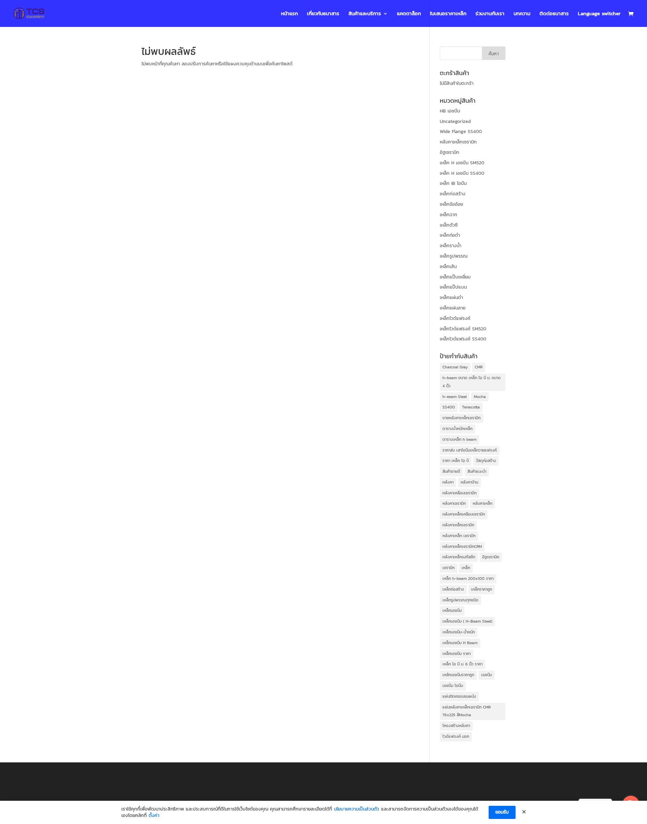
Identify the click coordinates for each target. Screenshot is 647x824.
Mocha (480, 397)
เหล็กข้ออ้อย (451, 204)
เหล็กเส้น (448, 266)
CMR (479, 367)
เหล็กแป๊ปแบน (453, 287)
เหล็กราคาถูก (481, 589)
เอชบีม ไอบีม (452, 686)
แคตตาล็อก (409, 14)
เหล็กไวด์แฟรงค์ (455, 318)
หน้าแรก (289, 14)
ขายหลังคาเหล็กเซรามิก (461, 418)
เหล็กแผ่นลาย (452, 307)
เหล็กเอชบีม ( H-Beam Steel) (467, 621)
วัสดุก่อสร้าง (486, 461)
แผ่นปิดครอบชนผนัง (459, 696)
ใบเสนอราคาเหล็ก (448, 14)
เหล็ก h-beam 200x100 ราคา (468, 578)
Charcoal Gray (455, 367)
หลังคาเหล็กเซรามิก (458, 141)
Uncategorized (455, 121)
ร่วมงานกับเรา (489, 14)
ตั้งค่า (154, 815)
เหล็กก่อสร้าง (452, 193)
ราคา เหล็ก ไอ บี (455, 461)
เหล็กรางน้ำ (450, 245)
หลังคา (448, 482)
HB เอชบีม (450, 110)
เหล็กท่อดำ (450, 235)
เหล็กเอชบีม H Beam (459, 643)
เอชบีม (486, 675)
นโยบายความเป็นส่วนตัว (356, 809)
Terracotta (471, 407)
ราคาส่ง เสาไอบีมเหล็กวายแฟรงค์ (469, 450)
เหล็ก (466, 568)
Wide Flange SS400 (461, 131)
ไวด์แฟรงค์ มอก (455, 736)
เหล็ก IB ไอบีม (453, 183)
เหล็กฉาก (448, 214)
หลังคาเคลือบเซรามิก (459, 493)
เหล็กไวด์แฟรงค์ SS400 (463, 338)
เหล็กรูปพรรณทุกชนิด (460, 600)
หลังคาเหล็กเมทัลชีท (458, 557)
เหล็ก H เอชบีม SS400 (462, 173)
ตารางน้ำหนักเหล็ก (457, 429)
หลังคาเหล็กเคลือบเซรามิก (463, 514)
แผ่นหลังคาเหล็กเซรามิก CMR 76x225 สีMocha (466, 711)
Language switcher (599, 14)
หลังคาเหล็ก (482, 503)
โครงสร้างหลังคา (456, 726)
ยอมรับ (502, 812)
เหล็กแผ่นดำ (451, 297)
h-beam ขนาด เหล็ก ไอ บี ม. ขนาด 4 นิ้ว (471, 382)
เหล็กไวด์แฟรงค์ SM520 (463, 328)
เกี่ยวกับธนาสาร (323, 14)
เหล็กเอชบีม (452, 610)
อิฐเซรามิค (490, 557)
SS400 (448, 407)
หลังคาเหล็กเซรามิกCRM (462, 546)
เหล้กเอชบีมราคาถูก (458, 675)
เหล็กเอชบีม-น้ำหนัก (458, 632)
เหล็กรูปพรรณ (453, 256)
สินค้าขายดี (451, 471)
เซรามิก (448, 568)
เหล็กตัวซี (449, 225)
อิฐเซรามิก (449, 152)
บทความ (522, 14)
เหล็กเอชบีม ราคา (456, 654)
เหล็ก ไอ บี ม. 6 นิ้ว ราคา (462, 664)
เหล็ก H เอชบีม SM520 (462, 162)
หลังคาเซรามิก (454, 503)
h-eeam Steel (454, 397)
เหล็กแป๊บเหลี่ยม (455, 277)
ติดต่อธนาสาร (554, 14)
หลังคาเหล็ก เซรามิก (458, 536)
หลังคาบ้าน (469, 482)
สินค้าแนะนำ (476, 471)
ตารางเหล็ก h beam (459, 439)
